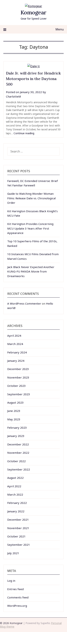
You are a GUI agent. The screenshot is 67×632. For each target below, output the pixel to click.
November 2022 (18, 452)
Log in (11, 580)
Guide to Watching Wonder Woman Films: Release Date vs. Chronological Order (31, 198)
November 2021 (18, 528)
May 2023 (13, 419)
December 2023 (18, 369)
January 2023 (15, 436)
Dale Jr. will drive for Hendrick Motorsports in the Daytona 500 (33, 78)
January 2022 (15, 511)
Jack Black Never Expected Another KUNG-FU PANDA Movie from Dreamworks (30, 271)
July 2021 (13, 553)
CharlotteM (13, 96)
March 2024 (15, 344)
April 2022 (14, 486)
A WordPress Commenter (24, 303)
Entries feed (15, 589)
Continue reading (24, 133)
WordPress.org (17, 605)
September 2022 (18, 469)
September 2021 (18, 544)
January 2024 (15, 360)
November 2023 (18, 377)
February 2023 (17, 427)
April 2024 (14, 335)
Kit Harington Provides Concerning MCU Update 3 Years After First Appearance (30, 228)
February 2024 (17, 352)
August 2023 (15, 402)
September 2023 (18, 394)
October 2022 (16, 461)
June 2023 (13, 411)
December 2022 (18, 444)
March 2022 (15, 494)
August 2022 (15, 478)
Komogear (33, 12)
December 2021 (18, 519)
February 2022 (17, 503)
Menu (59, 29)
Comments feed (17, 597)
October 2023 (16, 386)
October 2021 (16, 536)
